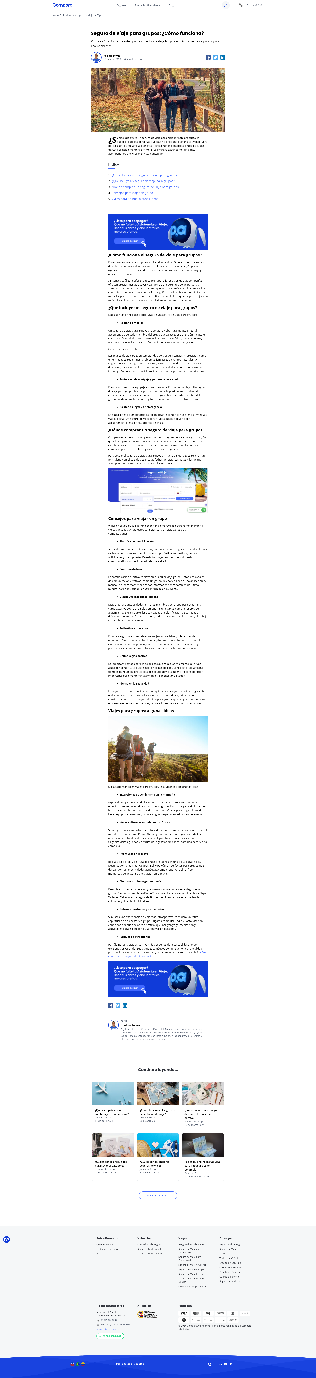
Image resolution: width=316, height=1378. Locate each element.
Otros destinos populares (192, 1286)
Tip (99, 15)
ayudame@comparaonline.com (115, 1324)
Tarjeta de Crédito (229, 1258)
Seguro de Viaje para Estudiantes (189, 1250)
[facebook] (208, 57)
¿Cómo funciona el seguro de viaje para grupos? (145, 175)
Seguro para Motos (229, 1281)
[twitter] (215, 57)
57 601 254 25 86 (109, 1320)
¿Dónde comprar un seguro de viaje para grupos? (146, 187)
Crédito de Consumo (230, 1272)
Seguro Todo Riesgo (230, 1244)
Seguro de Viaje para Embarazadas (189, 1258)
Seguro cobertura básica (150, 1253)
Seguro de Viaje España (191, 1274)
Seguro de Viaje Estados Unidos (191, 1280)
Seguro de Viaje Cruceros (192, 1264)
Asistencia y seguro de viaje (78, 15)
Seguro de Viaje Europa (191, 1269)
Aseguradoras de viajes (191, 1244)
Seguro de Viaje (228, 1249)
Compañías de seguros (150, 1244)
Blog (98, 1253)
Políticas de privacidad (130, 1363)
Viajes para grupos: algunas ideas (135, 199)
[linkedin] (222, 57)
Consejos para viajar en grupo (132, 193)
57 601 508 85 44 (112, 1336)
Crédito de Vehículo (230, 1262)
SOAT (222, 1253)
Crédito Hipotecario (230, 1267)
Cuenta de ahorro (229, 1276)
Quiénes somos (104, 1244)
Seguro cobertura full (149, 1249)
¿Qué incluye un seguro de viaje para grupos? (143, 181)
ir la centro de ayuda (107, 1329)
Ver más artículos (158, 1195)
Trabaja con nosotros (108, 1249)
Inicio (56, 15)
